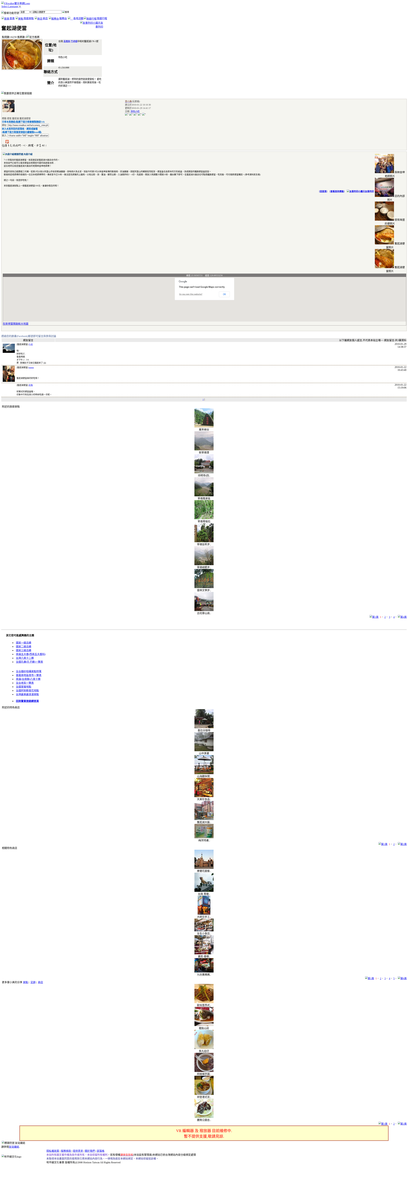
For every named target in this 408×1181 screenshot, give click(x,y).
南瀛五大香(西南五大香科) (31, 654)
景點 (25, 982)
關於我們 (90, 1151)
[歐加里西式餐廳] (204, 1002)
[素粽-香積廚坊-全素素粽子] (204, 953)
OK (224, 294)
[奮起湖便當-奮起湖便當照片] (384, 243)
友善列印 (369, 191)
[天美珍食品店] (204, 796)
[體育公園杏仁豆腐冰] (204, 1117)
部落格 (100, 1151)
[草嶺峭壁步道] (204, 564)
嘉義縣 (66, 41)
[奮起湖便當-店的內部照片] (384, 196)
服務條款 (66, 1151)
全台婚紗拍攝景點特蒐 (28, 671)
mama (31, 367)
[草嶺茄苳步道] (204, 541)
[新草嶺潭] (204, 449)
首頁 (12, 18)
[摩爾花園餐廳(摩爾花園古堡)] (204, 868)
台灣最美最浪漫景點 (27, 694)
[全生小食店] (204, 930)
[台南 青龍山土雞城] (204, 891)
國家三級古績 (23, 650)
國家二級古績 (23, 646)
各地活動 (78, 18)
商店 (45, 18)
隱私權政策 (52, 1151)
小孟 (31, 344)
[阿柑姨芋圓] (204, 1071)
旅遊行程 (102, 18)
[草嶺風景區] (204, 495)
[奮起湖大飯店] (204, 819)
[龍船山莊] (204, 1025)
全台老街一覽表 (25, 683)
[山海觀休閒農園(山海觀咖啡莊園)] (204, 773)
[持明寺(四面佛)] (204, 472)
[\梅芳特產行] (204, 837)
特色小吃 (135, 111)
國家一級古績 (23, 642)
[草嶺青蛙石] (204, 518)
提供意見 (78, 1151)
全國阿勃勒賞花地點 (27, 690)
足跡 (33, 982)
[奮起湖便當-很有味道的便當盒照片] (384, 219)
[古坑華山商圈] (204, 610)
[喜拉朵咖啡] (204, 727)
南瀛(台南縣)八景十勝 (28, 679)
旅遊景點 (29, 18)
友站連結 (14, 1146)
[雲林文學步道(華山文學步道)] (204, 587)
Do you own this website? (190, 294)
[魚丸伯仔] (204, 1048)
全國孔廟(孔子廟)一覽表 (29, 661)
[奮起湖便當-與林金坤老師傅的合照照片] (384, 172)
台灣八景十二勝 (25, 658)
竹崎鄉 (74, 41)
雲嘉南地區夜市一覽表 (28, 675)
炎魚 (31, 385)
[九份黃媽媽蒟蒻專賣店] (204, 971)
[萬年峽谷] (204, 426)
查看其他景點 (337, 191)
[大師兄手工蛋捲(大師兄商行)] (204, 914)
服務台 (63, 18)
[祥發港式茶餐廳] (204, 1094)
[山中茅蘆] (204, 750)
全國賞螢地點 (23, 686)
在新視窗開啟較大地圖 (15, 323)
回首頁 (323, 191)
